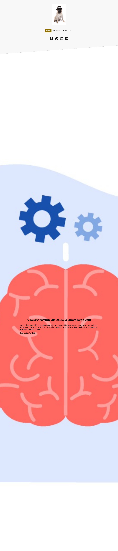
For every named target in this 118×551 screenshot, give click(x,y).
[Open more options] (70, 30)
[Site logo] (59, 14)
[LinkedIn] (61, 38)
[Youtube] (66, 38)
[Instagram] (56, 38)
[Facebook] (51, 38)
